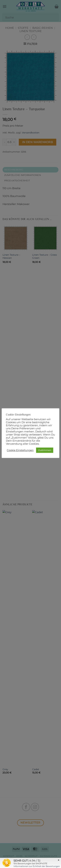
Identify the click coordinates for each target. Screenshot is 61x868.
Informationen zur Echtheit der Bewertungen (37, 866)
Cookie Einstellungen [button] (20, 450)
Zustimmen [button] (44, 450)
